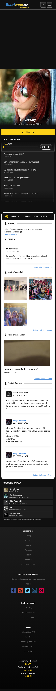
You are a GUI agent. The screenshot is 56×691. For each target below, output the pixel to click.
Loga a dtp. (28, 651)
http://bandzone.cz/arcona (21, 433)
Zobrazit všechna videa (43, 379)
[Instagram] (34, 590)
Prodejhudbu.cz (28, 613)
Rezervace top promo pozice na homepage (28, 579)
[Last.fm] (41, 590)
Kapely (28, 536)
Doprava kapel (28, 617)
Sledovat (30, 132)
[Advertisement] (28, 39)
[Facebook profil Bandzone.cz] (13, 590)
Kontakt (28, 637)
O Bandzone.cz (28, 646)
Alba (35, 216)
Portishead (12, 248)
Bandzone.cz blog (28, 564)
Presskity (28, 608)
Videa (28, 545)
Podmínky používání (28, 642)
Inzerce (28, 584)
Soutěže (28, 560)
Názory (45, 216)
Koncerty (28, 541)
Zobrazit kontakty (10, 234)
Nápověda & (28, 632)
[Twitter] (27, 590)
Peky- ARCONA (19, 420)
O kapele (26, 216)
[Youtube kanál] (20, 590)
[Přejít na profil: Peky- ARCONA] (9, 422)
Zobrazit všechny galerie (42, 330)
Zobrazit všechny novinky (42, 267)
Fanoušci (28, 550)
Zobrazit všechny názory (42, 475)
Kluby (28, 555)
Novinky (15, 216)
